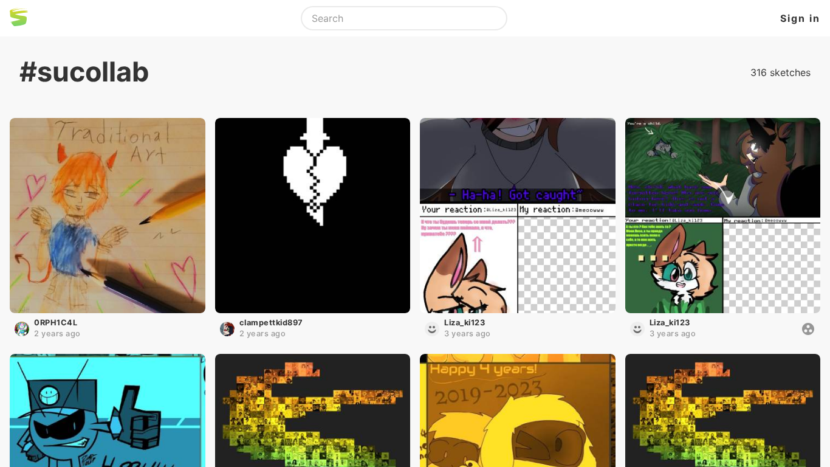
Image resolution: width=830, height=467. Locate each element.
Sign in (800, 18)
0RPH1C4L (55, 322)
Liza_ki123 (464, 322)
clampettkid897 (271, 322)
